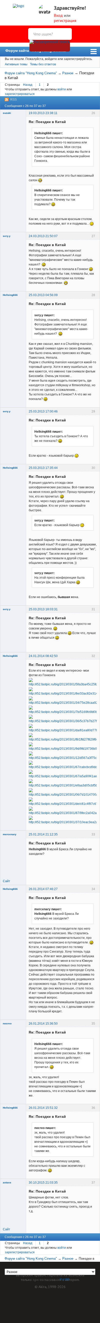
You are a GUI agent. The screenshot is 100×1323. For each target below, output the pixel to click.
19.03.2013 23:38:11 (43, 113)
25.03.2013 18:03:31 (43, 609)
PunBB (64, 1279)
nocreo (7, 1023)
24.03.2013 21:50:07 (43, 236)
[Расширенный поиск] (49, 46)
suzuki (7, 113)
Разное (67, 73)
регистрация (65, 20)
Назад (27, 85)
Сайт (6, 881)
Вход (58, 15)
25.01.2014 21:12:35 (43, 834)
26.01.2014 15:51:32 (43, 1108)
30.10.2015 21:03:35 (43, 1182)
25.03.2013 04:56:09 (43, 295)
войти (61, 89)
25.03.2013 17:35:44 (43, 468)
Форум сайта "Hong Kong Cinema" (36, 50)
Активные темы (16, 64)
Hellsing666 (10, 295)
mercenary (9, 834)
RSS (13, 99)
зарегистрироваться (20, 94)
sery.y (7, 236)
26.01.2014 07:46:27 (43, 889)
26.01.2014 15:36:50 (43, 1023)
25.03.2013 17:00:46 (43, 411)
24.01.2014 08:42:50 (43, 656)
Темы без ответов (43, 64)
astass (7, 1182)
